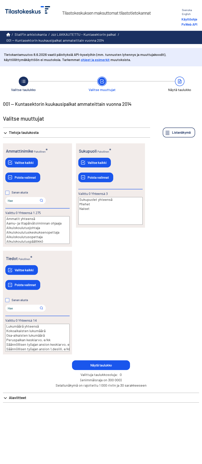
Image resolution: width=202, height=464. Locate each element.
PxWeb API (189, 24)
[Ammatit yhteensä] (37, 218)
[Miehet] (110, 204)
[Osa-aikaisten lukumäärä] (37, 335)
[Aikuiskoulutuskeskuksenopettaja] (37, 232)
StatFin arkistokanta (31, 34)
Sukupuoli (88, 150)
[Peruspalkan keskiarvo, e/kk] (37, 340)
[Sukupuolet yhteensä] (110, 199)
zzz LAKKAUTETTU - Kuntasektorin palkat (83, 34)
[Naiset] (110, 208)
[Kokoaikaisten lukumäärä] (37, 331)
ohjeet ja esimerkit (95, 59)
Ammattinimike (19, 150)
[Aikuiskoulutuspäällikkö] (37, 241)
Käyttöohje (189, 19)
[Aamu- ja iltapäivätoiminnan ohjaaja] (37, 223)
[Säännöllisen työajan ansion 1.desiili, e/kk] (37, 349)
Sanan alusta (20, 192)
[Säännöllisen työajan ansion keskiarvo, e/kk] (37, 344)
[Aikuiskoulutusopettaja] (37, 237)
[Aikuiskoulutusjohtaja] (37, 227)
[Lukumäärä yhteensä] (37, 326)
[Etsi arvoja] (41, 200)
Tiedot (12, 258)
